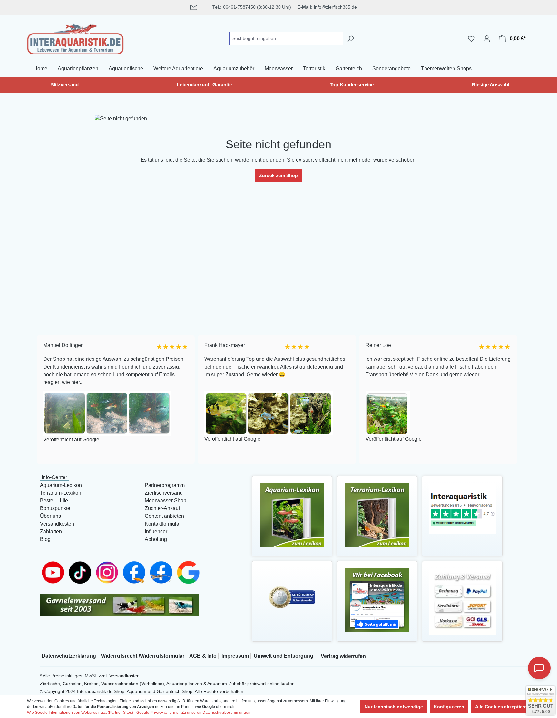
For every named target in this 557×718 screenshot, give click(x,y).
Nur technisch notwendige (394, 706)
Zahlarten (51, 531)
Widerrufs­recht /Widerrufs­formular (142, 656)
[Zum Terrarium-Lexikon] (377, 514)
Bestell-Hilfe (54, 500)
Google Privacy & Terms (157, 712)
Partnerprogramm (165, 485)
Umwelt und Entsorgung (283, 656)
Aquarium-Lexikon (61, 485)
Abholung (156, 539)
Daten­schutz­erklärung (69, 656)
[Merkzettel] (471, 38)
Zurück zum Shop (278, 175)
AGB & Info (203, 656)
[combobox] (286, 38)
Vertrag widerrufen (343, 656)
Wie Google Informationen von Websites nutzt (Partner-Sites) (80, 712)
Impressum (235, 656)
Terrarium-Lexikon (60, 493)
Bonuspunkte (55, 508)
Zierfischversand (164, 493)
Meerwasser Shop (165, 500)
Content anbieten (164, 516)
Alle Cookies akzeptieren (502, 706)
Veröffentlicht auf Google (67, 440)
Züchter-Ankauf (162, 508)
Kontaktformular (163, 523)
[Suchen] (350, 38)
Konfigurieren (449, 706)
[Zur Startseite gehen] (75, 37)
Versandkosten (57, 523)
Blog (45, 539)
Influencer (156, 531)
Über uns (50, 516)
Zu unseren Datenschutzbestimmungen (215, 712)
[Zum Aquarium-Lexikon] (292, 514)
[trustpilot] (462, 508)
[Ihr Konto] (486, 38)
